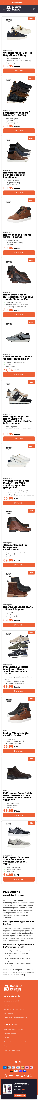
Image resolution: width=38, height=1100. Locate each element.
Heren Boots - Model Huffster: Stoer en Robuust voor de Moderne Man (18, 297)
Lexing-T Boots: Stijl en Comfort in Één (16, 734)
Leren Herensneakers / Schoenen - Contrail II (16, 114)
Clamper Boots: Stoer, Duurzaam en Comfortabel (16, 547)
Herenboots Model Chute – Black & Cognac (18, 608)
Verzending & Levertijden (12, 1050)
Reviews (6, 1005)
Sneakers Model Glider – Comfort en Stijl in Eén (17, 358)
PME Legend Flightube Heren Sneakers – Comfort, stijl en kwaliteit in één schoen (18, 420)
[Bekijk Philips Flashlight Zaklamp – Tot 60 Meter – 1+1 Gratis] (7, 1089)
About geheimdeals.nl (11, 1001)
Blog (5, 1046)
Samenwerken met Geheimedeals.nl (16, 1018)
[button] (4, 9)
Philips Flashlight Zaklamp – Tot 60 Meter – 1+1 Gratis (24, 1085)
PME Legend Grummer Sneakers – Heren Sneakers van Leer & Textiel (16, 860)
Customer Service (10, 1033)
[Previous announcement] (3, 2)
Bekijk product (20, 1095)
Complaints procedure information (16, 1042)
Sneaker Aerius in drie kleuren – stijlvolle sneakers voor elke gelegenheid (16, 484)
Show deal (19, 70)
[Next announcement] (35, 2)
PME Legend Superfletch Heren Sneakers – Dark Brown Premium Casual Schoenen (17, 796)
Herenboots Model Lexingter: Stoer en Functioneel (14, 175)
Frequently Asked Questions (13, 1029)
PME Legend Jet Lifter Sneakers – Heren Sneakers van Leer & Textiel (15, 670)
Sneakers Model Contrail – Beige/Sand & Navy (19, 54)
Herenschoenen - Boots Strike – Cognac (17, 236)
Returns (6, 1038)
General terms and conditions (14, 1009)
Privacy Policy (8, 1013)
